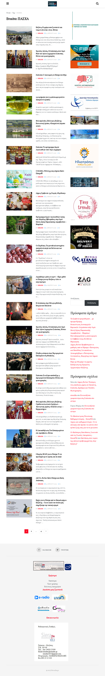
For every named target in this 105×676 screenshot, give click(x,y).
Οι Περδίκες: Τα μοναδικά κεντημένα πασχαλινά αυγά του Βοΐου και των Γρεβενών (50, 248)
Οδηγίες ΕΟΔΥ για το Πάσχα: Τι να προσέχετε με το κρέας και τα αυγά (49, 455)
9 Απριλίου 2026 (51, 129)
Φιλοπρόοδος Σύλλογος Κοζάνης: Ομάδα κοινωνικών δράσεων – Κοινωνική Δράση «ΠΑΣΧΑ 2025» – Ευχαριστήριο (49, 406)
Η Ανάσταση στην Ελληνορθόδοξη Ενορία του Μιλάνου (49, 304)
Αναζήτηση (74, 298)
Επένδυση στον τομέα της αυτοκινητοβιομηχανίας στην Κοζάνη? (83, 441)
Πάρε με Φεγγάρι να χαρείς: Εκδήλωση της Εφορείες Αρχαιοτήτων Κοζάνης (81, 365)
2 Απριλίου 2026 (51, 228)
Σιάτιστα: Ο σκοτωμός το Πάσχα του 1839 (51, 75)
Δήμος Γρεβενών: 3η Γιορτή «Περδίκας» (51, 193)
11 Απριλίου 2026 (51, 78)
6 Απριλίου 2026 (51, 177)
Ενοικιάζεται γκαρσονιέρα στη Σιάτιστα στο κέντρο (82, 398)
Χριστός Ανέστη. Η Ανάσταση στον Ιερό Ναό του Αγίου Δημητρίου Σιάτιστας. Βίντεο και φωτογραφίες (50, 53)
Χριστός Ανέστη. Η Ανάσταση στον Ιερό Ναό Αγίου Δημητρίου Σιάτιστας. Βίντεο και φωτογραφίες (51, 329)
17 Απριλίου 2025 (51, 460)
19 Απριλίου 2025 (51, 359)
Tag (13, 13)
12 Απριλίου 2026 (51, 60)
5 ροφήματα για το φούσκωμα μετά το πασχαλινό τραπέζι (50, 98)
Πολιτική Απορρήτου (52, 587)
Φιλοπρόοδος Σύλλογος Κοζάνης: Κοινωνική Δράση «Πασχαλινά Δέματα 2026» (50, 123)
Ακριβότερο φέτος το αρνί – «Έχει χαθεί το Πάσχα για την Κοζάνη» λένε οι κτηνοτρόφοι (51, 279)
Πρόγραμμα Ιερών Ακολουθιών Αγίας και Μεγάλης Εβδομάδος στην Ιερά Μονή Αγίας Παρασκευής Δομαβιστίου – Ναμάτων (51, 221)
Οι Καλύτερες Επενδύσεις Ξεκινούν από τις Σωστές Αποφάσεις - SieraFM (84, 435)
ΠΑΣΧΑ (19, 13)
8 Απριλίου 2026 (51, 153)
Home (8, 13)
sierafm (40, 33)
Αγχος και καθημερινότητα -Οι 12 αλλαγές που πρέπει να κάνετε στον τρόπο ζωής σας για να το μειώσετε (84, 425)
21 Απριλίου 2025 (51, 309)
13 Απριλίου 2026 (51, 33)
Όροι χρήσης (52, 584)
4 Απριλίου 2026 (51, 197)
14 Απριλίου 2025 (51, 484)
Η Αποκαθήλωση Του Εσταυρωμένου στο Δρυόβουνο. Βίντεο (50, 431)
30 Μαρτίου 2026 (51, 285)
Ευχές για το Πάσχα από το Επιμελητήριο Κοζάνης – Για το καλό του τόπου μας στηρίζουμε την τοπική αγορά (51, 503)
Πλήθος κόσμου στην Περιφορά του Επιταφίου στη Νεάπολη (49, 354)
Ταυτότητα (52, 581)
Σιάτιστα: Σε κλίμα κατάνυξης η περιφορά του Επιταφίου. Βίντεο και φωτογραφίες (49, 378)
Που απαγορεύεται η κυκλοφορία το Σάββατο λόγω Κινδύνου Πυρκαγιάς (83, 339)
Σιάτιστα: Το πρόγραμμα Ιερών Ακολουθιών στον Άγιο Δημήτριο (48, 148)
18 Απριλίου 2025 (51, 384)
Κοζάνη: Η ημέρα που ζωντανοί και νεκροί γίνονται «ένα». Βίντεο (49, 28)
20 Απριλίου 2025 (51, 335)
